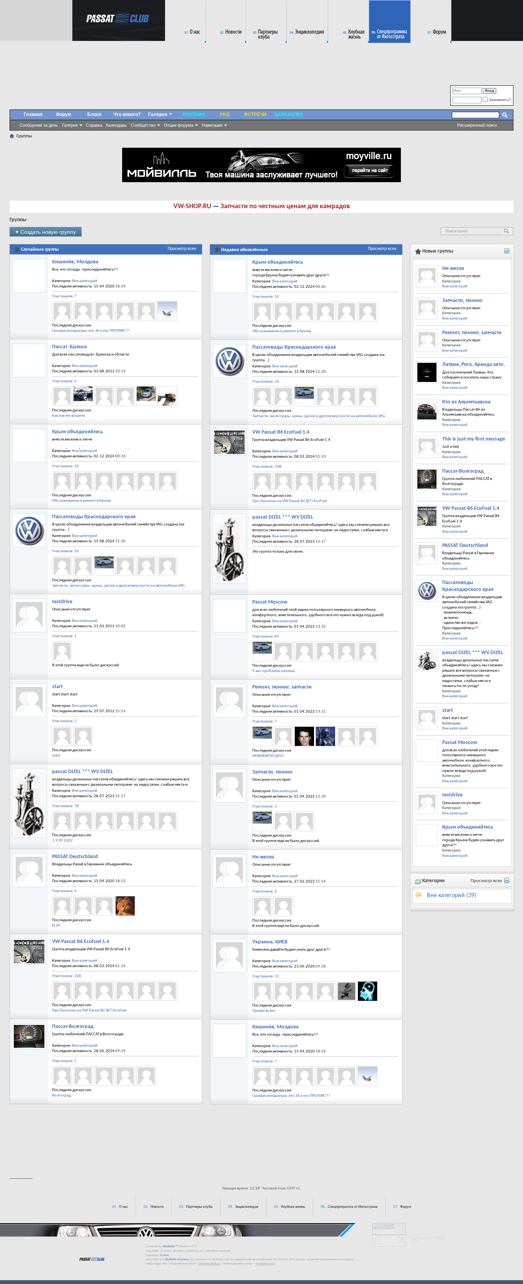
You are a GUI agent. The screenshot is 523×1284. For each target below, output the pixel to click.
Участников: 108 (66, 976)
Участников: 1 (64, 636)
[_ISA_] (125, 481)
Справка (94, 125)
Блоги (94, 114)
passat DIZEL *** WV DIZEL (82, 772)
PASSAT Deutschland (75, 857)
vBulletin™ (170, 1246)
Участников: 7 (64, 296)
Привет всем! (264, 1011)
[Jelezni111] (104, 991)
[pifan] (368, 991)
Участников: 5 (64, 1061)
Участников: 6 (64, 381)
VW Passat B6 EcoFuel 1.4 (80, 942)
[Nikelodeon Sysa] (346, 991)
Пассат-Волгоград (72, 1026)
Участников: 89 (265, 637)
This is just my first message (473, 439)
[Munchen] (125, 906)
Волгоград (61, 1095)
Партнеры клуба (199, 1207)
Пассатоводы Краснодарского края (94, 517)
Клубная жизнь (293, 1207)
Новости (156, 1207)
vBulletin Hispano (176, 1259)
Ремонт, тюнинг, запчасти (282, 687)
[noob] (62, 651)
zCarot (164, 1255)
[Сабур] (146, 1076)
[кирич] (83, 396)
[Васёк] (104, 396)
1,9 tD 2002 (62, 841)
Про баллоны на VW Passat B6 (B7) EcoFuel (89, 1010)
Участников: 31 (265, 976)
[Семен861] (146, 566)
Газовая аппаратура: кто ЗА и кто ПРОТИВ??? (91, 331)
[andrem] (304, 991)
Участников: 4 (64, 891)
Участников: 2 (64, 721)
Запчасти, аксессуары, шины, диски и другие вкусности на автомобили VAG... (120, 586)
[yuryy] (146, 481)
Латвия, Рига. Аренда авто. (473, 364)
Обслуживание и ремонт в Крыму (81, 501)
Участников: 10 (65, 466)
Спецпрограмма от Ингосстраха (353, 1207)
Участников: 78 (65, 806)
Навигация (212, 125)
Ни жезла (263, 857)
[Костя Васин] (283, 736)
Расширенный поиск (477, 125)
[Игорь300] (346, 651)
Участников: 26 (65, 551)
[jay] (167, 311)
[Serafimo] (146, 991)
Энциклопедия (246, 1207)
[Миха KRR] (167, 566)
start (57, 687)
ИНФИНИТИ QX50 (268, 756)
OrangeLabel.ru (209, 1263)
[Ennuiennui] (283, 651)
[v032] (146, 396)
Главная (33, 114)
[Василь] (125, 396)
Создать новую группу (45, 231)
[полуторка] (125, 566)
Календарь (116, 125)
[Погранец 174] (325, 736)
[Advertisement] (261, 1148)
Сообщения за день (39, 125)
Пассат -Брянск (69, 347)
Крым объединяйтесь (77, 432)
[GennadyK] (83, 1076)
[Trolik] (146, 821)
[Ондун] (104, 566)
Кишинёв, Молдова (75, 262)
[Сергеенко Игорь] (346, 736)
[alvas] (146, 311)
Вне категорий (84, 281)
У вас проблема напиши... (275, 671)
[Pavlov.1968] (62, 1076)
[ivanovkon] (125, 311)
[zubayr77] (104, 906)
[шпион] (62, 396)
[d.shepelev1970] (125, 991)
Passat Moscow (269, 602)
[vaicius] (125, 1076)
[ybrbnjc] (167, 396)
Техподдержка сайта (237, 1263)
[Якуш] (262, 906)
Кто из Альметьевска (466, 402)
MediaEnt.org (265, 1263)
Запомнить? (499, 100)
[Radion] (62, 311)
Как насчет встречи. (69, 416)
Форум (63, 114)
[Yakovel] (283, 906)
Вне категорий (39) (451, 895)
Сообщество (143, 125)
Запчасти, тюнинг (272, 772)
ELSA (56, 925)
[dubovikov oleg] (368, 651)
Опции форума (178, 125)
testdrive (62, 602)
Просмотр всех (182, 248)
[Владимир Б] (167, 821)
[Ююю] (325, 651)
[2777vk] (325, 991)
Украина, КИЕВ (270, 942)
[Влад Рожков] (283, 821)
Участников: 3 (264, 806)
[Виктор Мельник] (304, 736)
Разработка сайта (182, 1263)
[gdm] (104, 311)
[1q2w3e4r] (83, 736)
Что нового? (127, 114)
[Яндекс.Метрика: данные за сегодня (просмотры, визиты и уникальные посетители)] (429, 1238)
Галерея (70, 125)
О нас (123, 1207)
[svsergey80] (104, 1076)
